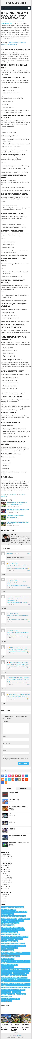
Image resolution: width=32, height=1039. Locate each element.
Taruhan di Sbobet (6, 992)
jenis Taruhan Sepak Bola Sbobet (9, 964)
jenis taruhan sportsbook (8, 967)
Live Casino (11, 828)
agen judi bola (20, 907)
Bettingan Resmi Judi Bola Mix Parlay (10, 934)
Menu (3, 8)
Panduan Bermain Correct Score (17, 835)
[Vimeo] (9, 779)
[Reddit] (26, 779)
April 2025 (5, 873)
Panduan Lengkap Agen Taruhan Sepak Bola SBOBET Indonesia (14, 984)
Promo (4, 901)
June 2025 (5, 869)
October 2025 (6, 861)
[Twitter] (6, 779)
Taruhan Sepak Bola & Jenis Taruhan (10, 998)
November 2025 (6, 859)
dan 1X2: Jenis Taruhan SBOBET (9, 948)
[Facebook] (2, 776)
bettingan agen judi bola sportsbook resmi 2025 (13, 930)
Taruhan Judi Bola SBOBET (8, 994)
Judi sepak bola (5, 975)
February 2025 (6, 878)
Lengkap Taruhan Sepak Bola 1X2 (18, 975)
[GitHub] (19, 779)
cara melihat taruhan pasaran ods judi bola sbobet (13, 945)
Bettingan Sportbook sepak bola (9, 941)
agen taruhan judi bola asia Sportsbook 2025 (12, 921)
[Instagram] (19, 776)
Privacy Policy (21, 1037)
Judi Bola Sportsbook (7, 973)
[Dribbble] (23, 776)
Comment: (5, 721)
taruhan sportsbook (6, 1001)
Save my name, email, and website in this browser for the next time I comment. (15, 759)
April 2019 (5, 888)
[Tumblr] (16, 779)
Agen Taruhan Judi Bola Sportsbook (10, 923)
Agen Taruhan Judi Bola (23, 918)
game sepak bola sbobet (7, 950)
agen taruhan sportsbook (8, 925)
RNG (9, 814)
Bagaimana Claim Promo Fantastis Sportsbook (13, 927)
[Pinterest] (16, 776)
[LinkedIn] (26, 776)
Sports (10, 821)
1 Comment (9, 519)
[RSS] (6, 782)
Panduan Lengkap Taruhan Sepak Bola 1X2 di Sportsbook (15, 987)
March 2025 (5, 875)
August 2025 (6, 865)
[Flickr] (9, 776)
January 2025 (6, 880)
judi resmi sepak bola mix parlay (20, 973)
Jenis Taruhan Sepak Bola (8, 958)
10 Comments (21, 21)
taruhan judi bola (16, 992)
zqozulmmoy (10, 553)
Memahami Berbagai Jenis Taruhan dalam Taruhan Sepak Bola (15, 980)
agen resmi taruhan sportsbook (9, 918)
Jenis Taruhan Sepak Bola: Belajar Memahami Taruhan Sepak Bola (14, 961)
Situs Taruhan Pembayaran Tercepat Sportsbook (13, 989)
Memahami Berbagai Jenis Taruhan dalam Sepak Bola (14, 977)
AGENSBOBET (16, 3)
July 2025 (5, 867)
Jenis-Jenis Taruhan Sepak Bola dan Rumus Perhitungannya (12, 953)
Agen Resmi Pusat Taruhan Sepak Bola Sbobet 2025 (14, 911)
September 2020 (6, 882)
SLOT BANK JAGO (5, 1005)
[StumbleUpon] (12, 779)
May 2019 (5, 886)
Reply (28, 553)
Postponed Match (13, 792)
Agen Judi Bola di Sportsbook (9, 909)
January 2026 (6, 854)
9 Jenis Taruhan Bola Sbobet (8, 907)
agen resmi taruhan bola (7, 914)
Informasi (5, 896)
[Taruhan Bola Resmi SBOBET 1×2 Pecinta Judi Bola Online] (6, 1018)
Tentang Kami (11, 1037)
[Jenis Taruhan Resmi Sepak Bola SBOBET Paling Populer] (26, 1018)
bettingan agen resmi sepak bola (9, 932)
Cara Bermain (6, 894)
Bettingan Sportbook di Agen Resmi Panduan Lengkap (15, 936)
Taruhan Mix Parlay (20, 994)
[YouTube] (23, 779)
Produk (14, 21)
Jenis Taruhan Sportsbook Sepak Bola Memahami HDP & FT (15, 970)
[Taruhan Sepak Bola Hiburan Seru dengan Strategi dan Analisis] (16, 1018)
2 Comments (9, 506)
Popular (9, 788)
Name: (5, 736)
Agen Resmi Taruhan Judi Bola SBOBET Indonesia (14, 916)
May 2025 (5, 871)
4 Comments (9, 525)
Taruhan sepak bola (6, 996)
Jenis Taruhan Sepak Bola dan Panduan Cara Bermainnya (13, 43)
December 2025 (6, 856)
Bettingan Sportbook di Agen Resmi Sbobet (12, 939)
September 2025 (6, 863)
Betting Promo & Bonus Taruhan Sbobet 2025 (13, 943)
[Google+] (12, 776)
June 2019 (5, 884)
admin (2, 21)
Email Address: (6, 743)
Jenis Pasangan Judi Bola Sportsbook (10, 956)
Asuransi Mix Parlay (13, 799)
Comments (23, 788)
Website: (5, 750)
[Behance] (6, 776)
